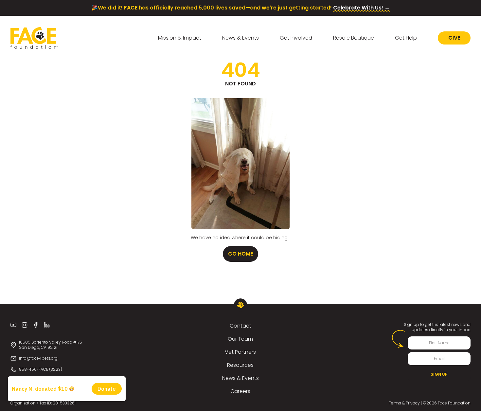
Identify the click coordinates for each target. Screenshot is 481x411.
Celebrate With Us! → (361, 7)
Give (454, 38)
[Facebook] (36, 325)
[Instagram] (24, 325)
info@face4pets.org (38, 358)
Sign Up (439, 374)
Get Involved (296, 38)
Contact (240, 326)
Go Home (240, 254)
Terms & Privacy (404, 403)
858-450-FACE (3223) (40, 369)
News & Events (240, 38)
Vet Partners (240, 352)
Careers (240, 391)
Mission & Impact (179, 38)
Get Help (406, 38)
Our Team (240, 339)
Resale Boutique (353, 38)
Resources (240, 365)
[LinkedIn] (47, 325)
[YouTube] (13, 325)
